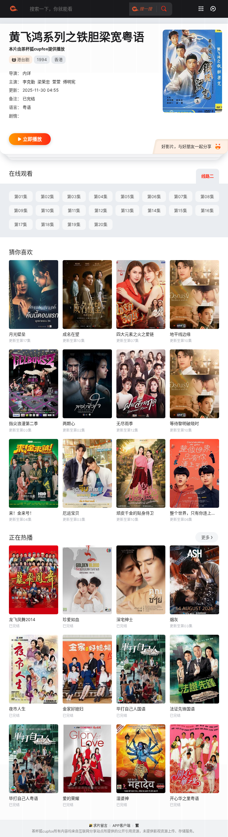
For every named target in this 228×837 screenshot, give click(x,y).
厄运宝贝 (71, 512)
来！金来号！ (21, 512)
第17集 (20, 224)
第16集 (207, 210)
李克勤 (29, 81)
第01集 (20, 196)
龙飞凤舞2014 (22, 619)
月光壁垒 (17, 334)
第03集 (74, 196)
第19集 (73, 224)
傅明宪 (69, 81)
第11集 (74, 210)
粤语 (27, 107)
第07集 (180, 196)
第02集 (47, 196)
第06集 (154, 196)
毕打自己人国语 (130, 708)
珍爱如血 (71, 619)
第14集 (154, 210)
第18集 (47, 224)
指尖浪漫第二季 (23, 423)
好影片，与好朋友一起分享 (186, 146)
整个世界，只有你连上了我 (194, 512)
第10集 (47, 210)
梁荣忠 (43, 81)
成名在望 (71, 334)
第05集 (127, 196)
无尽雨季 (124, 423)
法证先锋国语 (182, 708)
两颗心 (69, 423)
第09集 (21, 210)
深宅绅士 (124, 619)
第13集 (127, 210)
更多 (205, 537)
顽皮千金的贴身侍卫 (135, 512)
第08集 (207, 196)
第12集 (100, 210)
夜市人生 (17, 708)
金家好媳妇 (73, 708)
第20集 (100, 224)
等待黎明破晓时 (184, 423)
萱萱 (56, 81)
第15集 (180, 210)
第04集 (100, 196)
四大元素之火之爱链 (135, 334)
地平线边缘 (180, 334)
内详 (27, 73)
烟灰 (174, 619)
